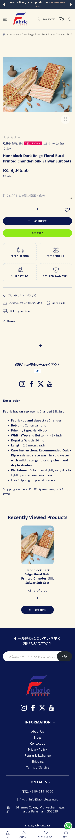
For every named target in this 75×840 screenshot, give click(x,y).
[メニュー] (5, 19)
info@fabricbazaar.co (43, 799)
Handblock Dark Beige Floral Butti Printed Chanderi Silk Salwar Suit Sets (37, 576)
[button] (4, 4)
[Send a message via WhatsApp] (68, 826)
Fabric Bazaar (42, 825)
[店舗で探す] (70, 19)
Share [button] (11, 321)
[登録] (64, 656)
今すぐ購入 (38, 233)
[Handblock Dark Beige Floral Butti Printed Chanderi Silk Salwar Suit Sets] (37, 544)
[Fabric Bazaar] (20, 19)
